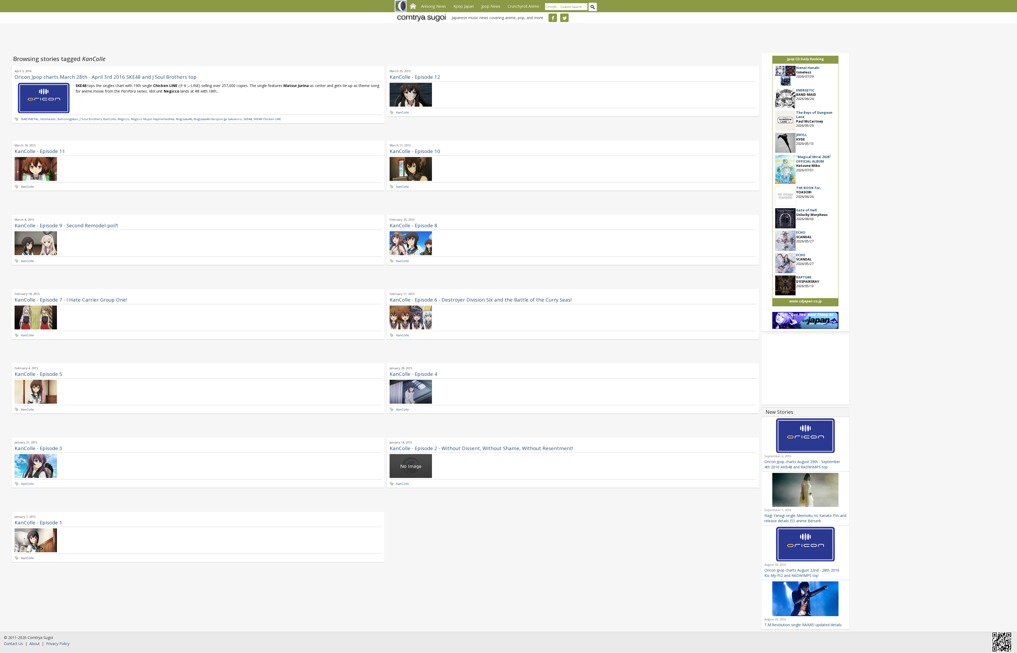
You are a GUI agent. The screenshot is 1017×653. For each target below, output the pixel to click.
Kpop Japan (463, 6)
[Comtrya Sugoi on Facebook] (552, 18)
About (34, 643)
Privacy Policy (57, 643)
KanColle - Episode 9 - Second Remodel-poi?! (66, 225)
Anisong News (433, 6)
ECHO (800, 232)
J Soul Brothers (91, 119)
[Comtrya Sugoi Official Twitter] (564, 18)
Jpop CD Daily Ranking (805, 59)
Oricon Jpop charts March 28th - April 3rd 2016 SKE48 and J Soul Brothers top (106, 76)
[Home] (413, 5)
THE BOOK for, (808, 188)
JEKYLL (801, 135)
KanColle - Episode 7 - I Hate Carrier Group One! (71, 299)
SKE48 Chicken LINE (267, 119)
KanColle (109, 119)
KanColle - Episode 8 (413, 225)
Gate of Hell (806, 210)
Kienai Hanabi (807, 68)
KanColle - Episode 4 (413, 374)
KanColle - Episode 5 (38, 374)
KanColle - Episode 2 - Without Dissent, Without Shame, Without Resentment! (481, 448)
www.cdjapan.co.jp (805, 301)
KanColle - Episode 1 (38, 522)
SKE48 (247, 119)
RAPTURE (803, 277)
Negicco (123, 119)
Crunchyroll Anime (523, 6)
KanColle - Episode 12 (415, 76)
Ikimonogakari (67, 119)
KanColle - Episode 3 (38, 448)
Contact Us (13, 643)
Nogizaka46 (184, 119)
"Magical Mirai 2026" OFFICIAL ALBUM (813, 159)
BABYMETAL (30, 119)
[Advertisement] (507, 37)
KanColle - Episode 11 (40, 151)
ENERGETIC (805, 90)
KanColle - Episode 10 (415, 151)
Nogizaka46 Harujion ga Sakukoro (218, 119)
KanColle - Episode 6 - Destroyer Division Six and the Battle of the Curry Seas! (481, 299)
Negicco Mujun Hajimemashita (152, 119)
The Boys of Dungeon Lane (814, 114)
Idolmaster (48, 119)
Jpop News (490, 6)
